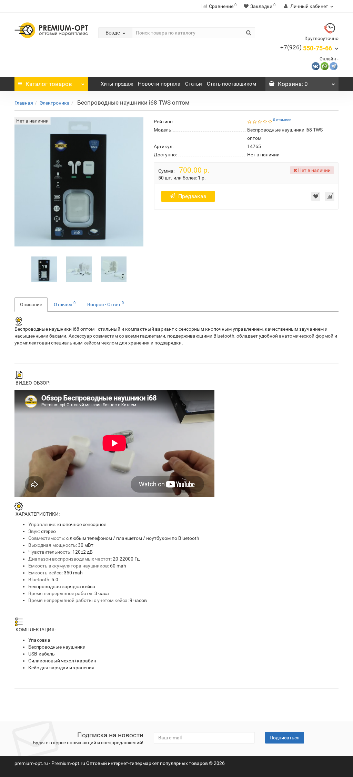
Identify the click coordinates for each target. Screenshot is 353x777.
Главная (23, 103)
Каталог (49, 83)
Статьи (193, 84)
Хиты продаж (117, 84)
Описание (31, 304)
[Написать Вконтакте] (316, 65)
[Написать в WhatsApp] (325, 65)
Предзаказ (192, 196)
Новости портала (159, 84)
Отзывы (64, 304)
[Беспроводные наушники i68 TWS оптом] (44, 268)
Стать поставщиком (231, 84)
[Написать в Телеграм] (333, 65)
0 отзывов (282, 120)
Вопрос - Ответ (105, 304)
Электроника (55, 103)
